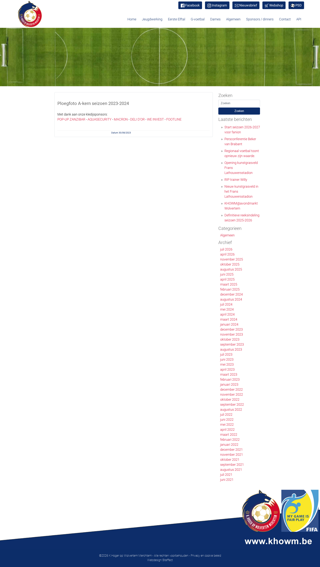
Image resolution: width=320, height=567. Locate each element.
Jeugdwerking (152, 19)
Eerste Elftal (176, 19)
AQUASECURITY (99, 119)
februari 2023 (230, 379)
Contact (285, 19)
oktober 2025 (229, 264)
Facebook (192, 5)
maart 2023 (228, 374)
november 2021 (231, 454)
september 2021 (232, 465)
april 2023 (227, 369)
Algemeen (233, 19)
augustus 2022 (231, 409)
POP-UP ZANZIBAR (71, 119)
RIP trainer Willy (235, 180)
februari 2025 (230, 289)
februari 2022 (230, 439)
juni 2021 (227, 480)
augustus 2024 (231, 299)
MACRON (121, 119)
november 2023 (231, 334)
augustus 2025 (231, 269)
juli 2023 (226, 354)
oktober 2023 (229, 339)
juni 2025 (227, 274)
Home (131, 19)
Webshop (276, 5)
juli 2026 (226, 249)
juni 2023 (227, 359)
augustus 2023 (231, 349)
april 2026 (227, 254)
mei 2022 (227, 424)
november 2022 (231, 394)
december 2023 (231, 329)
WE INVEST (155, 119)
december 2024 (231, 294)
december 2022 (231, 389)
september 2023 (232, 344)
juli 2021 (226, 475)
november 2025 (231, 259)
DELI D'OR (137, 119)
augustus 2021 (231, 470)
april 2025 (227, 279)
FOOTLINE (173, 119)
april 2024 (227, 314)
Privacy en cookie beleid (206, 555)
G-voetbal (198, 19)
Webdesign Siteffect (160, 560)
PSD (298, 5)
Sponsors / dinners (260, 19)
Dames (215, 19)
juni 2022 (227, 419)
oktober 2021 (229, 459)
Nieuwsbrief (248, 5)
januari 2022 (229, 444)
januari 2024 (229, 324)
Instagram (219, 5)
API (298, 19)
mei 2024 (227, 309)
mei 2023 (227, 364)
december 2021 (231, 449)
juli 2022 (226, 414)
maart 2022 (228, 434)
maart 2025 (228, 284)
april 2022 (227, 429)
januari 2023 (229, 384)
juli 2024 (226, 304)
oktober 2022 (229, 399)
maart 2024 (228, 319)
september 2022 (232, 404)
